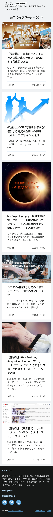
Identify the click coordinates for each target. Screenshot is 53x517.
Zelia (49, 510)
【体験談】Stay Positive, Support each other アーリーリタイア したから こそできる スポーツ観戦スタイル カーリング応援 (26, 365)
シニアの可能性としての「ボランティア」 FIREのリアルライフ (25, 291)
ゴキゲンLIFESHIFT (16, 3)
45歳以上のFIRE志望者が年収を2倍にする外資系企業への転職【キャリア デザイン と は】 (26, 131)
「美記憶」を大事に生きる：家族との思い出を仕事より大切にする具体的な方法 (25, 57)
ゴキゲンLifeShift (15, 510)
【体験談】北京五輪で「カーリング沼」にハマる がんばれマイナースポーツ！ (25, 432)
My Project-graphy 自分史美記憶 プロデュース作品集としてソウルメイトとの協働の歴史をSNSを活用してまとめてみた (26, 221)
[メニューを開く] (49, 6)
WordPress (40, 510)
